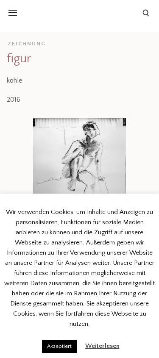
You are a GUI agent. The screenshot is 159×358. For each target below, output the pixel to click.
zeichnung (27, 44)
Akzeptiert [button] (59, 346)
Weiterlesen (102, 346)
